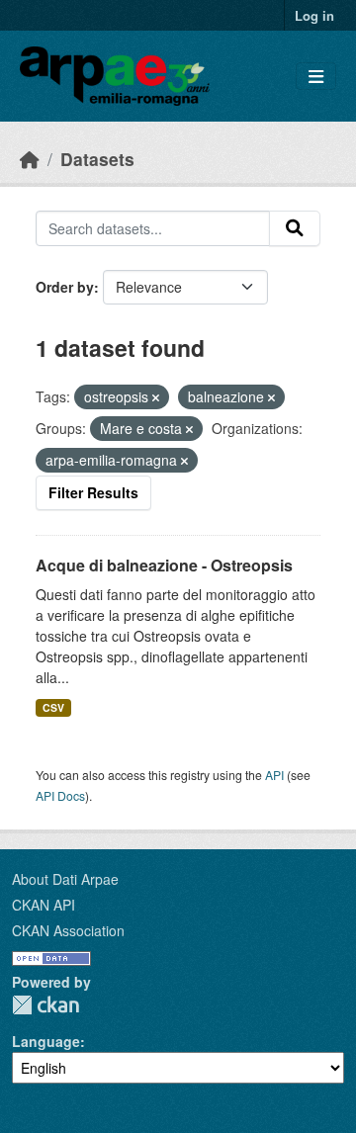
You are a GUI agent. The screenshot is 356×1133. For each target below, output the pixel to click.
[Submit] (294, 228)
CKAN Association (68, 930)
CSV (53, 707)
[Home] (30, 158)
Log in (314, 15)
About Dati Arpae (65, 879)
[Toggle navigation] (316, 76)
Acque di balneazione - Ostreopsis (164, 565)
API (274, 774)
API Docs (60, 795)
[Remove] (155, 397)
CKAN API (43, 905)
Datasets (97, 158)
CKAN (45, 1005)
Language (46, 1041)
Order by (65, 287)
